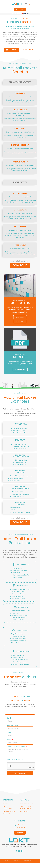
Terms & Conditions (9, 811)
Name (9, 718)
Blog (4, 806)
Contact (5, 804)
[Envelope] (19, 851)
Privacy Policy (7, 813)
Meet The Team (7, 808)
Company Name (13, 725)
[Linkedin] (16, 851)
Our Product (24, 811)
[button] (28, 3)
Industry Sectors (25, 808)
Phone (9, 740)
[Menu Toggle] (26, 4)
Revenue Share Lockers (27, 804)
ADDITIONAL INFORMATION (16, 747)
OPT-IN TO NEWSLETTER (16, 760)
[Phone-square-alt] (22, 851)
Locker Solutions (25, 806)
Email (9, 732)
